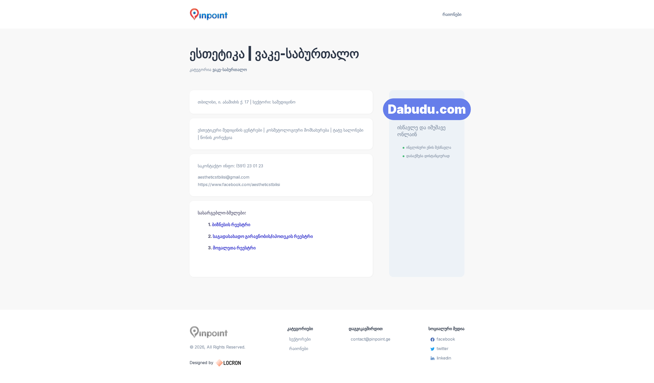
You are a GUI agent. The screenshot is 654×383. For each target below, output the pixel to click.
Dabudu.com (427, 109)
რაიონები (451, 14)
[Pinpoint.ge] (234, 14)
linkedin (444, 358)
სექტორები (300, 339)
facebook (446, 339)
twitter (443, 348)
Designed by (201, 362)
